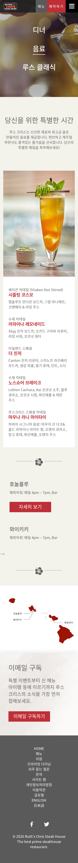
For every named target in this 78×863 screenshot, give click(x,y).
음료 (39, 48)
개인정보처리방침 (39, 784)
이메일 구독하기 (29, 716)
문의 (39, 774)
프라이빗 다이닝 (39, 763)
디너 (39, 30)
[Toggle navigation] (72, 6)
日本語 (39, 805)
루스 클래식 (39, 67)
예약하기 (56, 6)
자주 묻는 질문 (39, 769)
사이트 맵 (39, 779)
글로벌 (39, 794)
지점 (39, 758)
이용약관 (39, 789)
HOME (39, 748)
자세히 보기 (30, 506)
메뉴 (41, 6)
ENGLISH (39, 800)
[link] (31, 824)
